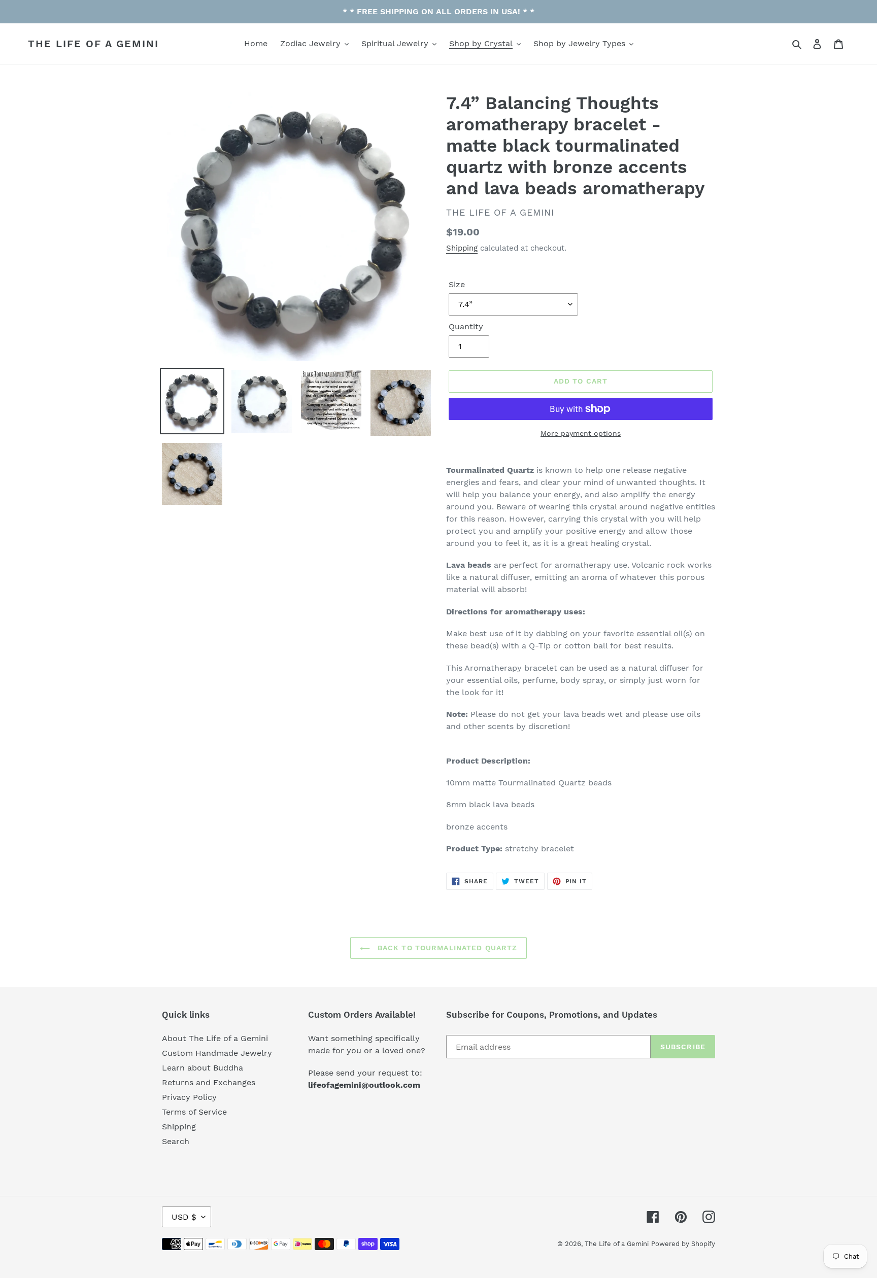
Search (175, 1141)
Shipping (462, 248)
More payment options (581, 433)
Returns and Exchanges (208, 1082)
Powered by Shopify (683, 1244)
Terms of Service (194, 1112)
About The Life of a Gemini (215, 1038)
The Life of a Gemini (93, 44)
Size (457, 284)
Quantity (466, 326)
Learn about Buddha (202, 1068)
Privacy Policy (189, 1097)
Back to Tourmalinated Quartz (446, 948)
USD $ (184, 1217)
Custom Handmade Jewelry (217, 1053)
